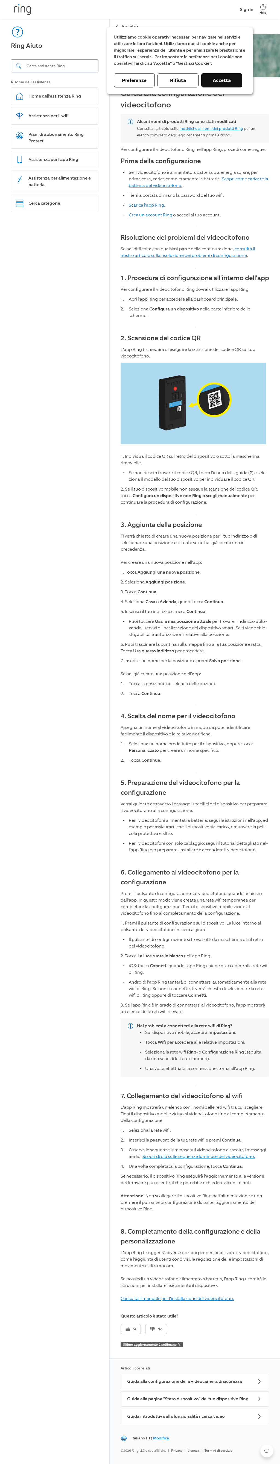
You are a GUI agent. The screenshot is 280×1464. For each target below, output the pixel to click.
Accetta (222, 80)
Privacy (176, 1450)
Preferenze (134, 80)
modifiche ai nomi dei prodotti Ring (211, 128)
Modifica (161, 1438)
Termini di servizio (218, 1450)
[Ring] (22, 9)
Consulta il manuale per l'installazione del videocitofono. (177, 1298)
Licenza (193, 1450)
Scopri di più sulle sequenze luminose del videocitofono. (198, 1156)
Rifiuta (178, 80)
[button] (266, 1450)
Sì (134, 1329)
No (160, 1329)
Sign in (246, 9)
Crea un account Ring (150, 215)
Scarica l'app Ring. (147, 205)
